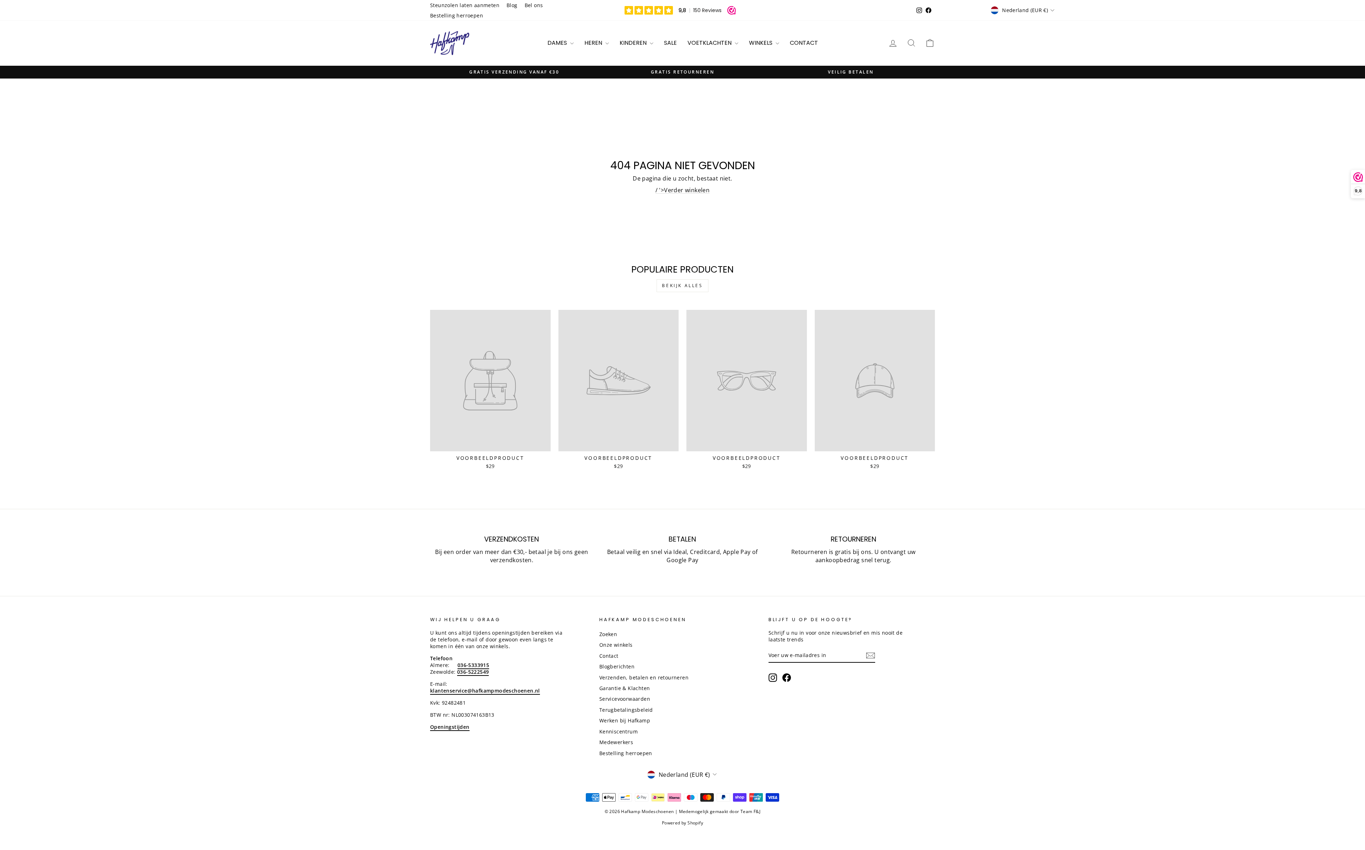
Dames (557, 43)
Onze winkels (616, 644)
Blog (512, 5)
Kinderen (634, 43)
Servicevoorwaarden (624, 698)
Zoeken (608, 634)
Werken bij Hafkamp (624, 720)
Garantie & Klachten (624, 688)
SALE (670, 43)
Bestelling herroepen (456, 15)
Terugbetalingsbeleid (626, 709)
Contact (804, 43)
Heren (594, 43)
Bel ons (534, 5)
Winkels (761, 43)
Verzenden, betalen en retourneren (644, 677)
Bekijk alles (682, 286)
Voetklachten (710, 43)
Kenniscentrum (618, 731)
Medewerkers (616, 742)
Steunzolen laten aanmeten (464, 5)
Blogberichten (617, 666)
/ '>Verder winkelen (682, 190)
